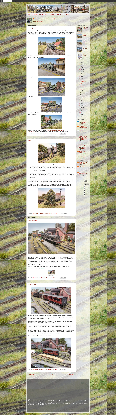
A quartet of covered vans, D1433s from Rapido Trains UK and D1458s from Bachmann (83, 138)
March (81, 96)
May (81, 92)
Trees (29, 140)
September (82, 89)
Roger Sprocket (32, 220)
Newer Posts (32, 374)
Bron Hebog (81, 126)
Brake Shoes (84, 35)
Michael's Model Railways (82, 152)
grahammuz (81, 135)
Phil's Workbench (83, 130)
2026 (80, 64)
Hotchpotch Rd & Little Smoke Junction (85, 42)
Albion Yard (81, 156)
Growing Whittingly (82, 153)
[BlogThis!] (61, 134)
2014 (80, 103)
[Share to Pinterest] (65, 134)
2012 (80, 107)
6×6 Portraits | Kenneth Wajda (82, 144)
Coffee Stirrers (32, 284)
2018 (80, 76)
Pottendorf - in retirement (81, 168)
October (82, 79)
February (82, 97)
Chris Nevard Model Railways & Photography (44, 18)
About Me (52, 14)
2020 (80, 73)
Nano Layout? (84, 55)
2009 (80, 112)
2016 (80, 100)
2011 (80, 108)
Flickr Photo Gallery (43, 14)
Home (51, 374)
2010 (80, 110)
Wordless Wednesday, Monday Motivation (83, 159)
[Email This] (60, 134)
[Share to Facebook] (64, 134)
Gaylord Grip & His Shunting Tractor (85, 49)
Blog (29, 14)
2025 (80, 66)
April (81, 94)
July (81, 90)
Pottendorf (81, 166)
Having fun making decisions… (82, 123)
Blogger (71, 409)
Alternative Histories (83, 127)
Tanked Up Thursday (85, 28)
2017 (80, 78)
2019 (80, 74)
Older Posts (71, 374)
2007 (80, 116)
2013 (80, 105)
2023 (80, 69)
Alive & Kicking (82, 163)
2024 (80, 67)
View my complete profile (38, 21)
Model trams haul (82, 131)
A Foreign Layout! (33, 28)
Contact (67, 14)
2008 (80, 114)
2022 (80, 71)
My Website (34, 14)
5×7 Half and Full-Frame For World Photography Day (82, 147)
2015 (80, 101)
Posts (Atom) (36, 376)
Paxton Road (82, 121)
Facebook (58, 14)
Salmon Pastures (83, 162)
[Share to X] (62, 134)
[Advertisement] (60, 388)
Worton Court (82, 172)
